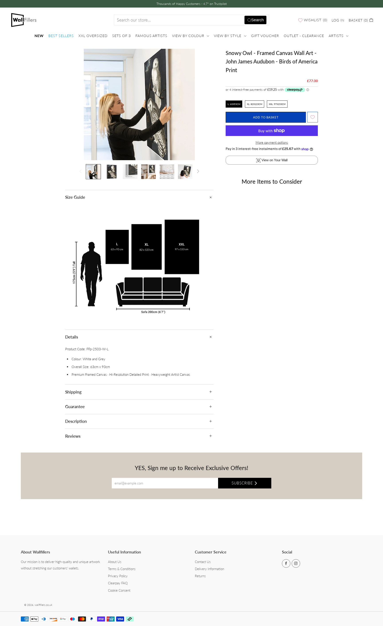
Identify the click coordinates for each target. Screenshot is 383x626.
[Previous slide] (73, 104)
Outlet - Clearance (304, 36)
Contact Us (203, 562)
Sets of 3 (121, 36)
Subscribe (242, 483)
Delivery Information (209, 569)
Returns (200, 576)
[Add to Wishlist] (312, 117)
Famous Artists (151, 36)
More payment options (272, 142)
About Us (114, 562)
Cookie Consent (119, 590)
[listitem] (191, 4)
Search (257, 20)
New (39, 36)
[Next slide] (204, 104)
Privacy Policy (118, 576)
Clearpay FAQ (118, 583)
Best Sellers (61, 36)
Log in (338, 20)
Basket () (359, 20)
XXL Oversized (92, 36)
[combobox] (191, 20)
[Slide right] (198, 171)
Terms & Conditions (121, 569)
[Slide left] (80, 171)
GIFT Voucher (265, 36)
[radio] (234, 104)
